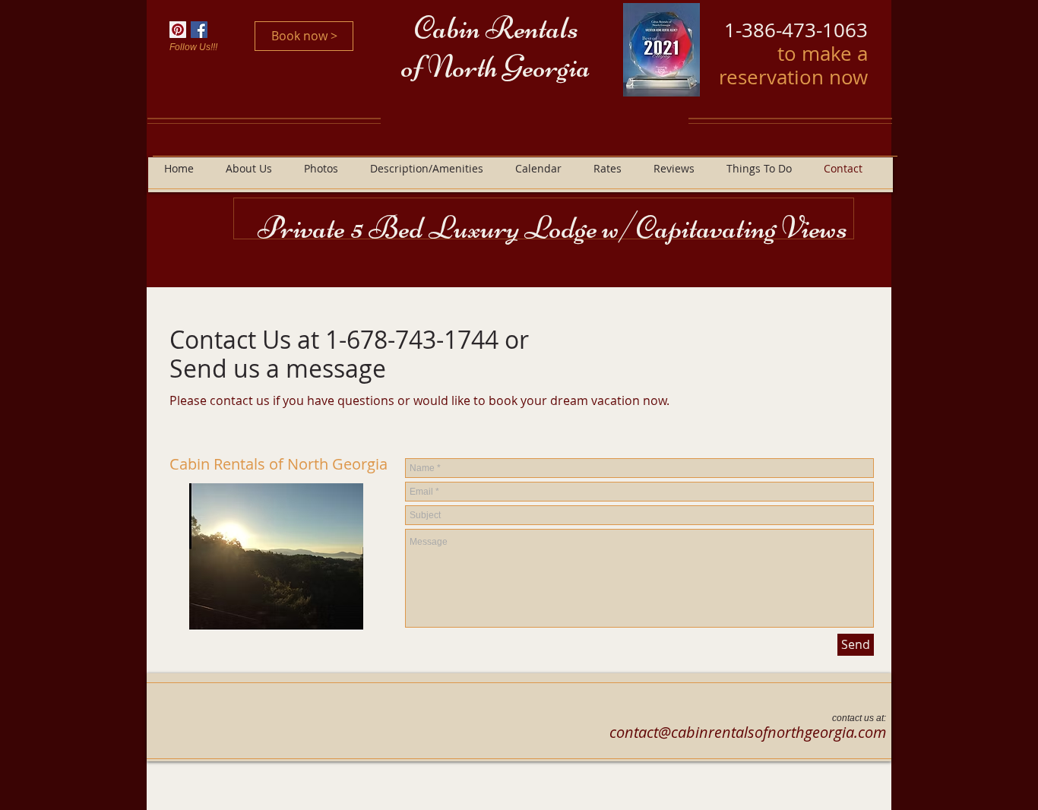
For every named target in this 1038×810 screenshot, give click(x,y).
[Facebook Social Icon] (199, 29)
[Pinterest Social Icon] (177, 29)
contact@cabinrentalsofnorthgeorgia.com (747, 732)
